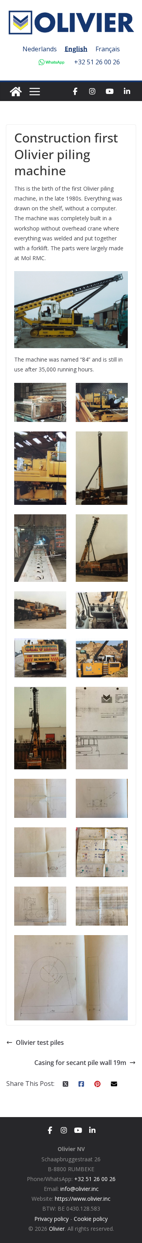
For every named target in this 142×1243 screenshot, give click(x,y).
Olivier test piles (40, 1042)
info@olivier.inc (79, 1188)
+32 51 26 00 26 (97, 62)
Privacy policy (51, 1218)
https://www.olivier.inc (82, 1198)
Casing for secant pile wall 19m (80, 1062)
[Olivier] (15, 91)
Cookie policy (91, 1218)
